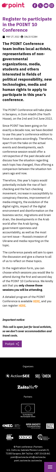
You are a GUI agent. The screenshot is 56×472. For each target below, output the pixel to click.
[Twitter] (40, 5)
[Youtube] (46, 5)
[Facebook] (34, 5)
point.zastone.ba (22, 460)
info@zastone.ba (37, 457)
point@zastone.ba (19, 457)
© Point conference (23, 446)
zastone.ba (36, 460)
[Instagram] (51, 5)
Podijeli (9, 344)
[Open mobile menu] (50, 467)
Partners (38, 446)
